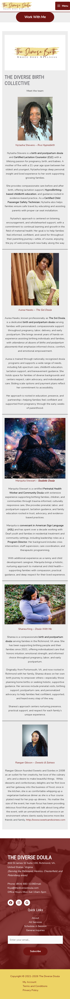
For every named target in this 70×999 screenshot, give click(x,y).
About (35, 918)
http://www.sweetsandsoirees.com (45, 819)
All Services (35, 922)
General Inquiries (35, 930)
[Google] (27, 903)
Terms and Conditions (35, 986)
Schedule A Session (35, 926)
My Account (29, 982)
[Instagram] (19, 903)
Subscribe (35, 951)
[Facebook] (11, 903)
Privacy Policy (30, 990)
